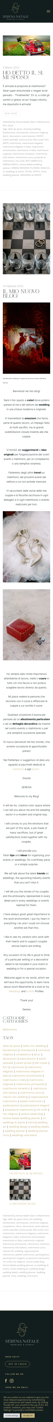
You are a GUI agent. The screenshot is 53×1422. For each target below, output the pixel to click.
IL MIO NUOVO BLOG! (21, 293)
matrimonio (15, 143)
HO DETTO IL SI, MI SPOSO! (23, 75)
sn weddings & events (13, 171)
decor (5, 136)
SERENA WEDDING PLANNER (25, 167)
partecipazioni (11, 1105)
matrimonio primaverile (30, 1084)
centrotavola (22, 132)
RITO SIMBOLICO (34, 160)
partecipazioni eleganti (35, 1105)
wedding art (22, 1268)
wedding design (18, 1126)
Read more (11, 113)
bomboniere (9, 132)
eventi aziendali (10, 139)
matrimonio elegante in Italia (17, 146)
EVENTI (39, 136)
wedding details (40, 1126)
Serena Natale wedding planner (21, 1118)
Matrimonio (44, 121)
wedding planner (11, 175)
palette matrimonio (31, 1101)
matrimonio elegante (32, 143)
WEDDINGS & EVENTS (30, 175)
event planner (28, 136)
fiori (47, 139)
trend (43, 171)
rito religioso (10, 1114)
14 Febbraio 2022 (13, 286)
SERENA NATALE (10, 164)
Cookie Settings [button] (11, 1415)
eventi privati (25, 139)
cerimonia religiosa (38, 132)
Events (30, 991)
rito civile (20, 160)
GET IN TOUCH (18, 1364)
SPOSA (28, 171)
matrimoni (18, 769)
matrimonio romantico (23, 153)
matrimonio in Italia (26, 150)
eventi (35, 769)
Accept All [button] (28, 1415)
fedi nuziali (38, 139)
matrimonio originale (33, 1240)
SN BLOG (45, 167)
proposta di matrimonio (19, 1109)
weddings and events (24, 1135)
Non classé (8, 125)
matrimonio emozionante (26, 1075)
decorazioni (15, 136)
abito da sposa (15, 129)
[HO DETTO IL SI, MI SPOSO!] (26, 54)
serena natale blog (32, 1114)
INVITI (5, 143)
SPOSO (36, 171)
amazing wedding (31, 129)
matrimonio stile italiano (15, 1247)
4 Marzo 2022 (11, 67)
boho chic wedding (34, 1046)
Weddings (14, 991)
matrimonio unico (24, 157)
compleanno (23, 1054)
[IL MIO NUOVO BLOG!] (26, 273)
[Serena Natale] (15, 11)
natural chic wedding (15, 1097)
